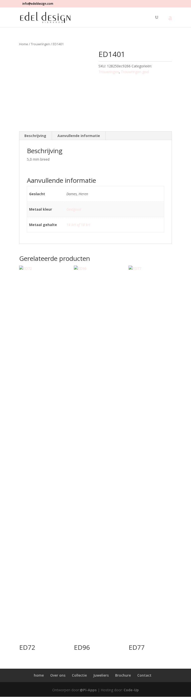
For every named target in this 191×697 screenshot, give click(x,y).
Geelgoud (73, 209)
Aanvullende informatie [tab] (78, 135)
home (39, 675)
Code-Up (131, 690)
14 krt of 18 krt (78, 224)
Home (23, 44)
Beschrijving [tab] (35, 135)
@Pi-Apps (88, 690)
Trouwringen (40, 44)
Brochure (123, 675)
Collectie (79, 675)
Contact (144, 675)
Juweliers (101, 675)
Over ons (57, 675)
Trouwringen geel (135, 71)
